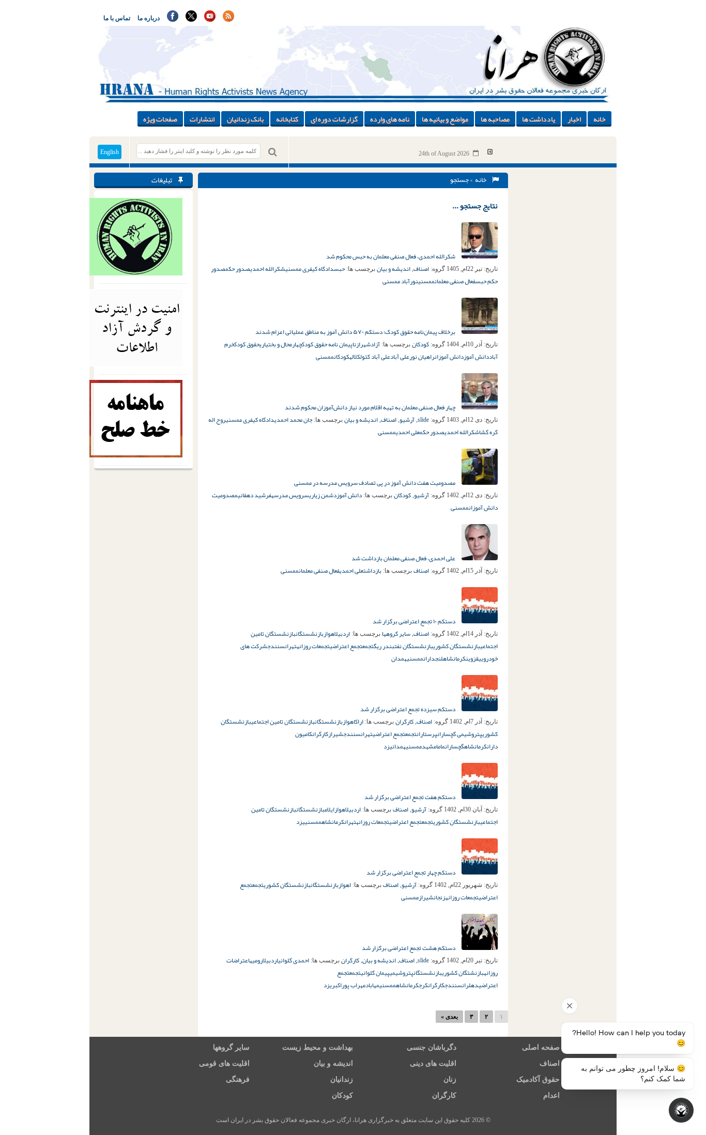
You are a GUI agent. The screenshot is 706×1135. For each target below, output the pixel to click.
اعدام (551, 1095)
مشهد (429, 746)
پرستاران (427, 734)
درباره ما (148, 18)
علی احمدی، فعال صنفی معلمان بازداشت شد (403, 558)
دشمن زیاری (322, 495)
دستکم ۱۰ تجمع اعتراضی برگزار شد (414, 621)
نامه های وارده (389, 119)
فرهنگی (238, 1079)
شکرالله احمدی (267, 269)
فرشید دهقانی (254, 495)
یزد (387, 746)
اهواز (329, 633)
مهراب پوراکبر (348, 985)
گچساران (454, 746)
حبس (339, 269)
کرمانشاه (454, 658)
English (109, 152)
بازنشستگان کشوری (456, 646)
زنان (449, 1079)
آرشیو (407, 419)
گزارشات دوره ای (334, 119)
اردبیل (342, 633)
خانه (599, 119)
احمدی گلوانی (293, 960)
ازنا (356, 344)
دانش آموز (476, 356)
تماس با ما (116, 18)
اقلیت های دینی (433, 1063)
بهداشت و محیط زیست (317, 1047)
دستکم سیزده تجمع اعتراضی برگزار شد (408, 709)
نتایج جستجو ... (475, 205)
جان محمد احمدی (293, 419)
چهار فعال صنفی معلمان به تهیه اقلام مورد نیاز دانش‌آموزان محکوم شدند (370, 407)
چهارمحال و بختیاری (280, 344)
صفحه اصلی (541, 1047)
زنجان (440, 897)
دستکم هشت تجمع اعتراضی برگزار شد (409, 948)
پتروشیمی (401, 973)
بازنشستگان (310, 633)
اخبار (574, 119)
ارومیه (256, 960)
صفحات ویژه (160, 119)
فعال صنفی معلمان (455, 281)
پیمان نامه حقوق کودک (327, 344)
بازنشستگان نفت (413, 646)
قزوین (472, 658)
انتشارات (202, 119)
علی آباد (399, 356)
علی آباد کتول (375, 356)
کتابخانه (287, 119)
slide (423, 419)
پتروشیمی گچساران (459, 734)
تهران (291, 646)
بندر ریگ (384, 646)
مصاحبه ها (495, 119)
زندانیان (341, 1079)
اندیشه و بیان (393, 269)
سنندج (276, 646)
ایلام (329, 809)
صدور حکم (237, 269)
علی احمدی (408, 432)
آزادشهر (370, 344)
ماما (440, 746)
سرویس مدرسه (290, 495)
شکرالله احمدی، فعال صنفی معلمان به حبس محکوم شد (391, 256)
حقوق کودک (246, 344)
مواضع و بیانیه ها (445, 119)
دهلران (470, 985)
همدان (399, 658)
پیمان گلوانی (375, 973)
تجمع (368, 646)
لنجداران (433, 658)
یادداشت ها (538, 119)
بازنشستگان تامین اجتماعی (283, 721)
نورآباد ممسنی (400, 281)
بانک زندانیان (245, 119)
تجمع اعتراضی (346, 646)
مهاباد (372, 985)
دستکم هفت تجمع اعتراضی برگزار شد (410, 797)
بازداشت (372, 570)
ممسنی (426, 281)
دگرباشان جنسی (431, 1047)
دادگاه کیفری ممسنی (309, 269)
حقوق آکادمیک (538, 1079)
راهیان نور (422, 356)
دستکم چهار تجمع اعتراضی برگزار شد (411, 872)
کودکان (420, 344)
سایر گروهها (396, 633)
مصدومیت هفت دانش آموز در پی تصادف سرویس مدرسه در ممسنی (375, 483)
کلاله (354, 356)
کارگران (404, 721)
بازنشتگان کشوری (463, 973)
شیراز (335, 734)
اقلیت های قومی (224, 1063)
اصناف (421, 269)
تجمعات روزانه (313, 646)
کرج (423, 985)
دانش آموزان (449, 356)
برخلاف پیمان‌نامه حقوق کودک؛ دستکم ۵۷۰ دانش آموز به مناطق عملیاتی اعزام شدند (355, 332)
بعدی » (449, 1016)
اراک (359, 721)
